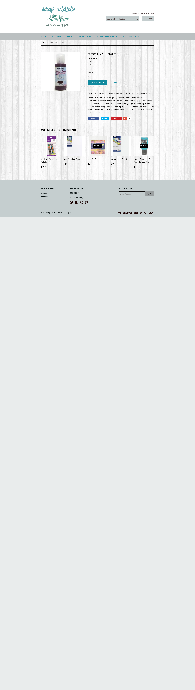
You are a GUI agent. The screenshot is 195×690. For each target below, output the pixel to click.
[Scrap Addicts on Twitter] (72, 203)
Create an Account (147, 13)
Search (44, 193)
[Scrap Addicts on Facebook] (77, 203)
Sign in (134, 13)
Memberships (85, 36)
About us (134, 36)
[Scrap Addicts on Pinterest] (82, 203)
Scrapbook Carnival (107, 36)
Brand (70, 36)
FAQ (124, 36)
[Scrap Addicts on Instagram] (86, 203)
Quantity (91, 72)
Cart (149, 19)
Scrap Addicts (51, 213)
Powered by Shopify (64, 213)
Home (44, 36)
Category (56, 36)
